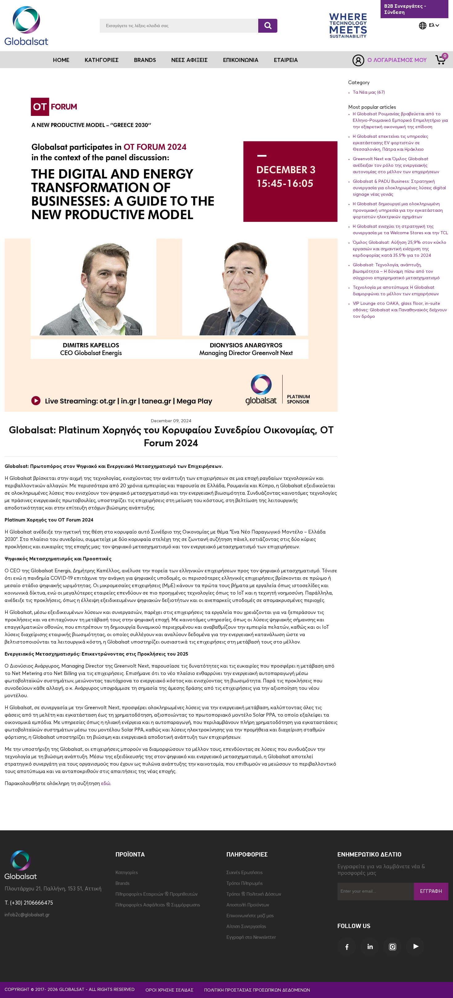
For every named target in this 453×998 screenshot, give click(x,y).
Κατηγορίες (127, 872)
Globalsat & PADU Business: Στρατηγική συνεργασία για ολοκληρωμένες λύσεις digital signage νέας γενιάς (399, 188)
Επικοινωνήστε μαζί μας (250, 916)
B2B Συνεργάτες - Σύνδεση (405, 9)
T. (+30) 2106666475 (29, 903)
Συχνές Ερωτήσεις (244, 872)
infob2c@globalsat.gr (27, 915)
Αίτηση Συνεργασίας (246, 926)
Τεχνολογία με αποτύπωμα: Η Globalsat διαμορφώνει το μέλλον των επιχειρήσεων (396, 290)
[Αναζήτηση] (267, 26)
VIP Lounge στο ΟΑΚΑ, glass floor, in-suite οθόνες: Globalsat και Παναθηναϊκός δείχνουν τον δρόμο (400, 310)
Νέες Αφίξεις (189, 60)
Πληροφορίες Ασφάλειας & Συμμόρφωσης (158, 905)
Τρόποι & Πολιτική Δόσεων (253, 894)
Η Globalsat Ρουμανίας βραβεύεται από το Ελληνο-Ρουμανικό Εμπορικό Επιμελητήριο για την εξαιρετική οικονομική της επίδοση (400, 120)
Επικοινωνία (241, 60)
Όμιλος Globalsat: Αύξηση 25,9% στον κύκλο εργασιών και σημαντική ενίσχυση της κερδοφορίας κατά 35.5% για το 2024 (399, 249)
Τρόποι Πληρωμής (244, 883)
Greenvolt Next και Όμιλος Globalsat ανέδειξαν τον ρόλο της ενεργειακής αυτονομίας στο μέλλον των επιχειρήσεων (396, 165)
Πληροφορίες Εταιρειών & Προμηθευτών (157, 894)
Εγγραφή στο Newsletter (251, 937)
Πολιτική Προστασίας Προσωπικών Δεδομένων (257, 990)
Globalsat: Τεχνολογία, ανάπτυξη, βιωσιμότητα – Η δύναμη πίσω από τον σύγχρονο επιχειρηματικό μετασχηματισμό (396, 271)
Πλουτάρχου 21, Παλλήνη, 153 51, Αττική (53, 889)
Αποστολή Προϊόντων (247, 905)
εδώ (105, 783)
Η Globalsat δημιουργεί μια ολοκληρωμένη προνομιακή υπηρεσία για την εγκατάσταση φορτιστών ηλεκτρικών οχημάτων (398, 210)
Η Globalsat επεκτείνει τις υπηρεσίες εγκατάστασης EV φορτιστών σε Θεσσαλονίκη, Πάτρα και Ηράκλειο (390, 143)
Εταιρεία (286, 60)
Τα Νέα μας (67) (369, 92)
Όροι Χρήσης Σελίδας (169, 990)
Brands (145, 60)
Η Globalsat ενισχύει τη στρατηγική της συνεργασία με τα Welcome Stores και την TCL (400, 229)
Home (61, 60)
